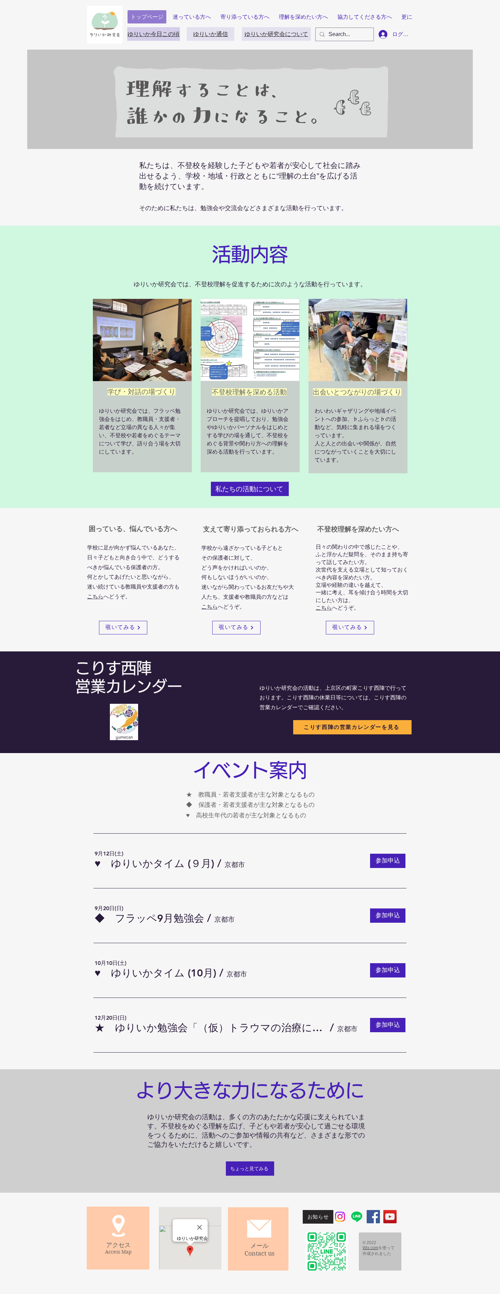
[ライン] (356, 1216)
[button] (154, 863)
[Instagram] (340, 1216)
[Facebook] (373, 1216)
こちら (95, 596)
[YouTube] (390, 1216)
